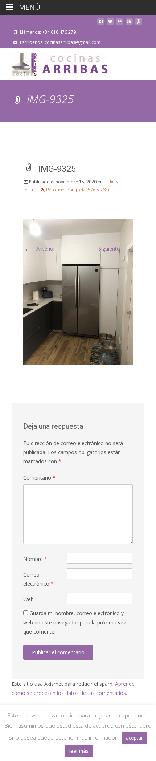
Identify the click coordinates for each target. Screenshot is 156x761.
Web (28, 599)
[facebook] (100, 24)
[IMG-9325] (78, 291)
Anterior (39, 248)
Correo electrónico (38, 579)
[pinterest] (138, 24)
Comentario (39, 477)
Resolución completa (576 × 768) (77, 190)
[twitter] (110, 24)
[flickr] (119, 24)
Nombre (35, 559)
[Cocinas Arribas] (56, 62)
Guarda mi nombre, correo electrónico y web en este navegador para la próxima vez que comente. (74, 622)
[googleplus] (129, 24)
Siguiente (115, 248)
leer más (79, 751)
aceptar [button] (134, 737)
